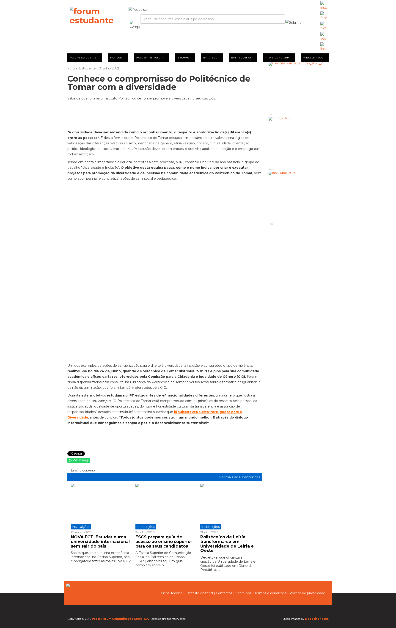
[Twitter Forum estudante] (323, 26)
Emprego (210, 57)
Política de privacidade (307, 593)
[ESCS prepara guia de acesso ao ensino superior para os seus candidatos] (164, 506)
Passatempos (313, 57)
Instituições (251, 477)
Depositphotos (317, 618)
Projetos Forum (277, 57)
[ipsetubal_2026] (299, 197)
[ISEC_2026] (299, 142)
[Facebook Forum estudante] (323, 16)
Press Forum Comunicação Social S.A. (120, 618)
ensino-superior (83, 470)
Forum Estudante (83, 57)
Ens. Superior (241, 57)
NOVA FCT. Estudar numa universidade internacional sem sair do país (100, 541)
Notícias (116, 57)
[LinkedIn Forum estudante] (323, 47)
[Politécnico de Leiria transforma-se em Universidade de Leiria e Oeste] (229, 506)
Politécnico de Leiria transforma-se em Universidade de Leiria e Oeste (227, 543)
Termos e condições (270, 593)
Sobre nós (243, 593)
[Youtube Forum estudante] (323, 36)
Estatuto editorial (199, 593)
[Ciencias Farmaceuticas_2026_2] (299, 87)
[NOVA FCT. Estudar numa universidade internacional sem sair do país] (101, 506)
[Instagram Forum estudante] (323, 5)
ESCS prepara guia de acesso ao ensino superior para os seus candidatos (163, 541)
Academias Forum (150, 57)
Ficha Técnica (171, 593)
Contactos (224, 593)
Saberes (183, 57)
